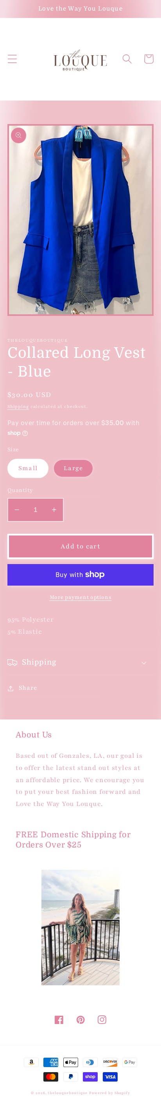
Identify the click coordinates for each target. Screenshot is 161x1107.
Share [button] (28, 688)
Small (28, 468)
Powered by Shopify (109, 1093)
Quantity (20, 490)
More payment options (81, 597)
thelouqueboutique (68, 1093)
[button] (12, 59)
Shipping (18, 406)
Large (73, 468)
